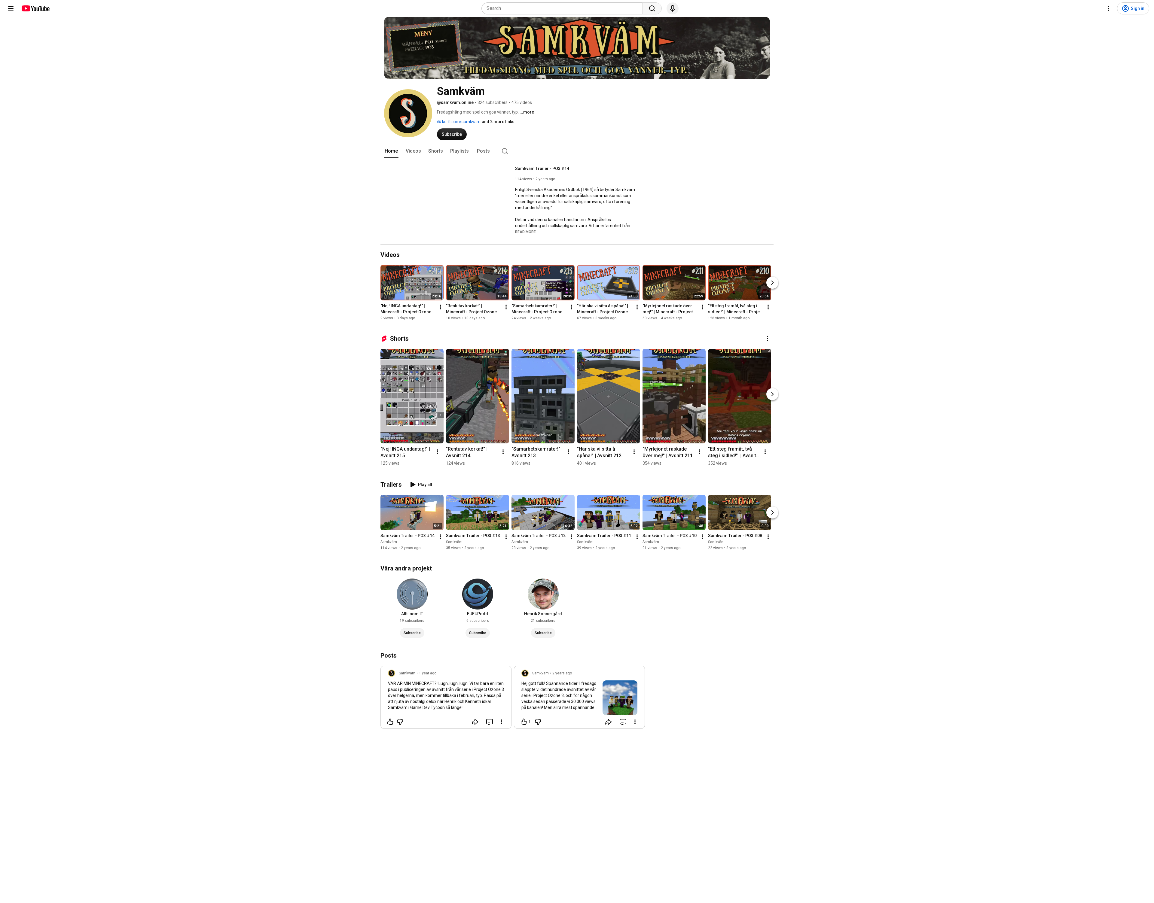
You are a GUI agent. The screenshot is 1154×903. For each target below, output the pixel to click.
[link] (446, 699)
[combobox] (564, 8)
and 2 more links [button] (498, 121)
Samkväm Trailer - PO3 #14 (542, 168)
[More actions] (441, 307)
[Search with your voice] (673, 8)
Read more (525, 232)
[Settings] (1108, 8)
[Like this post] (390, 722)
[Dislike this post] (400, 722)
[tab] (391, 151)
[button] (525, 232)
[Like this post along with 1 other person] (524, 722)
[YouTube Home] (35, 8)
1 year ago (427, 673)
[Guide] (10, 8)
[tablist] (577, 151)
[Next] (772, 283)
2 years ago (562, 673)
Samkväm (388, 542)
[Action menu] (502, 722)
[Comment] (490, 722)
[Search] (652, 8)
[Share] (475, 722)
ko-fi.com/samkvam (461, 121)
